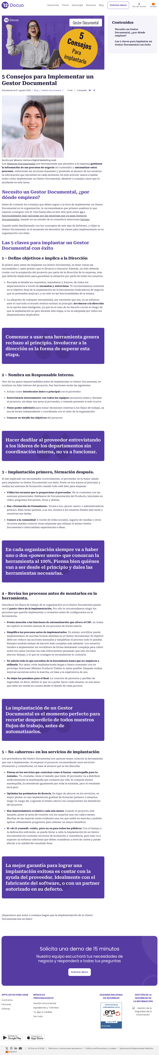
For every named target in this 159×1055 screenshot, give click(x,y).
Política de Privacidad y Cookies (101, 1048)
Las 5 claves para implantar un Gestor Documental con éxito (133, 43)
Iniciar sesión (139, 6)
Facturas (6, 1004)
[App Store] (35, 1037)
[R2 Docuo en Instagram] (11, 1048)
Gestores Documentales (21, 163)
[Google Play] (12, 1037)
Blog (101, 5)
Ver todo (38, 1016)
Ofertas (6, 1008)
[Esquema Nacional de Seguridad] (111, 1027)
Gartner (84, 219)
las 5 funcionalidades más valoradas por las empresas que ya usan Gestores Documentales (44, 216)
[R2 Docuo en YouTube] (20, 1048)
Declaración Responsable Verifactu (136, 1048)
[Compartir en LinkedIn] (90, 90)
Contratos (7, 1000)
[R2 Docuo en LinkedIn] (15, 1048)
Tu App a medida (42, 1012)
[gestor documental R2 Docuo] (13, 5)
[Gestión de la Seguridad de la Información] (143, 1014)
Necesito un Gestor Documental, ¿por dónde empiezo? (130, 32)
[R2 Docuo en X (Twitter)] (6, 1048)
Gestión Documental (51, 90)
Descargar (77, 5)
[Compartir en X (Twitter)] (94, 90)
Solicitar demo (118, 5)
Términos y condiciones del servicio (65, 1048)
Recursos (91, 5)
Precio (65, 5)
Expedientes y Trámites (46, 1007)
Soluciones (53, 5)
